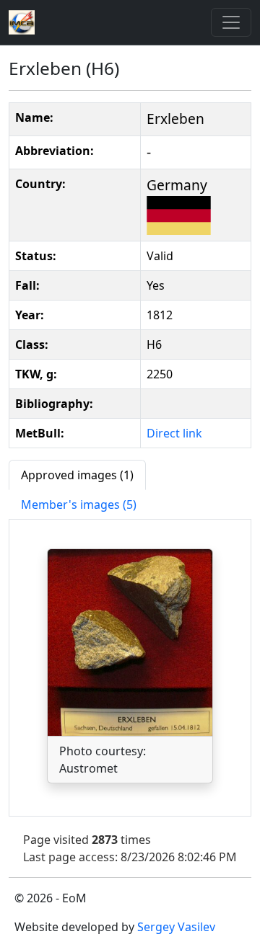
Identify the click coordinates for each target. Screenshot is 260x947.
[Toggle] (231, 22)
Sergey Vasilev (176, 927)
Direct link (174, 433)
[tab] (77, 475)
